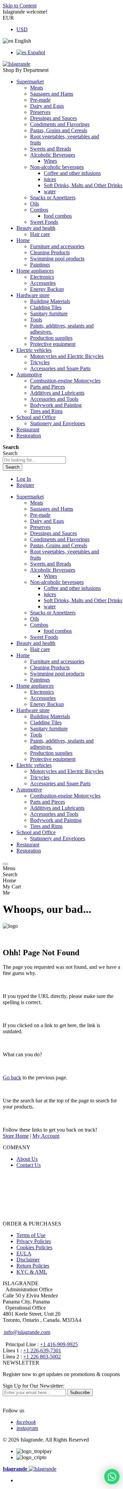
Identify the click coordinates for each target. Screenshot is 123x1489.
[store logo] (16, 64)
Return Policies (32, 1266)
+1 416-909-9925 (59, 1344)
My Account (45, 1136)
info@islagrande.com (26, 1332)
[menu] (5, 864)
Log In (23, 479)
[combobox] (34, 460)
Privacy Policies (33, 1241)
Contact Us (28, 1165)
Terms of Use (30, 1235)
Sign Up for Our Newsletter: (33, 1386)
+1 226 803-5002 (42, 1356)
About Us (27, 1159)
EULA (23, 1253)
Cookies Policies (34, 1247)
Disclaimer (28, 1259)
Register (25, 485)
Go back (12, 1077)
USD (22, 29)
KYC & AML (31, 1272)
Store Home (16, 1136)
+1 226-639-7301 (42, 1350)
